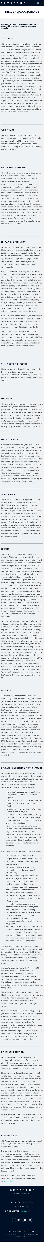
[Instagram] (19, 1220)
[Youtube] (25, 1220)
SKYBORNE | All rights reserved (22, 1232)
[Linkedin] (30, 1220)
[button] (38, 3)
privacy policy (7, 1181)
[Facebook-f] (14, 1220)
